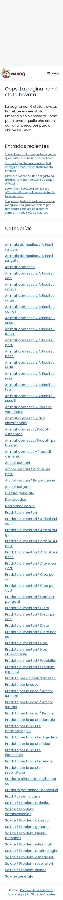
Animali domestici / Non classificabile (25, 420)
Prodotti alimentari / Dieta (27, 608)
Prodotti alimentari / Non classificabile (26, 652)
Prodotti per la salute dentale (30, 719)
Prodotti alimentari (21, 512)
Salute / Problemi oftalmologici (31, 850)
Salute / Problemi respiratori (29, 863)
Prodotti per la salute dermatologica (23, 728)
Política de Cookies (41, 894)
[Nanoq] (13, 73)
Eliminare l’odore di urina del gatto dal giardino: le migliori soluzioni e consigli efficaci (30, 180)
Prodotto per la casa (22, 796)
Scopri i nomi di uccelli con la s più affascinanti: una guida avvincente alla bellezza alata (30, 192)
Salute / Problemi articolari (27, 802)
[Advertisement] (31, 33)
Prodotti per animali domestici (30, 678)
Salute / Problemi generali (27, 826)
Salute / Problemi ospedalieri (29, 857)
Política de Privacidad (36, 890)
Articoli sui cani (17, 462)
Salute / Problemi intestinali (28, 844)
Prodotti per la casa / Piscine (29, 713)
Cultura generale (19, 493)
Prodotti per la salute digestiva (31, 737)
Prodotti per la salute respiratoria (23, 770)
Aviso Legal (16, 894)
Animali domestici (20, 267)
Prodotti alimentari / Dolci (26, 643)
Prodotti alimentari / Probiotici (30, 660)
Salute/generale (19, 876)
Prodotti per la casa (22, 684)
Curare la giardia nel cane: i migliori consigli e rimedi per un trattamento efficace (29, 167)
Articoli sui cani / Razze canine (30, 480)
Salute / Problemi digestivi (27, 820)
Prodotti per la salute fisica (27, 743)
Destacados (15, 499)
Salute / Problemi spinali (25, 870)
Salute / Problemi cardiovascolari (19, 811)
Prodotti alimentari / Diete (27, 625)
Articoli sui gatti (18, 486)
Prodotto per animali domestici (31, 790)
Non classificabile (20, 506)
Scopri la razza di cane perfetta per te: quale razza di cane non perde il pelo (30, 156)
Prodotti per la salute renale (29, 761)
